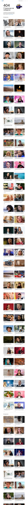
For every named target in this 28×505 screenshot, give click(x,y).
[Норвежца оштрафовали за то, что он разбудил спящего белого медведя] (19, 123)
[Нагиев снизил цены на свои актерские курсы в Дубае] (19, 297)
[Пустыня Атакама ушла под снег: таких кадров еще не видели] (8, 90)
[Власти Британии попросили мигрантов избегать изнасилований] (8, 68)
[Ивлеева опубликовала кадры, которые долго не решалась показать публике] (19, 188)
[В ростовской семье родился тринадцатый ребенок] (8, 199)
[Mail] (2, 1)
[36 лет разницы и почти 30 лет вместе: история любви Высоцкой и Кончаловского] (19, 494)
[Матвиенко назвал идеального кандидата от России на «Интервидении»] (8, 254)
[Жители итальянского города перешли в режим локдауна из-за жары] (8, 385)
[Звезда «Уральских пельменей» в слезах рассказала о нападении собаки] (19, 210)
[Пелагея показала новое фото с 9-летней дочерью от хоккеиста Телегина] (19, 68)
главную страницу (11, 14)
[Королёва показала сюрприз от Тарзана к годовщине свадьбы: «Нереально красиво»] (8, 177)
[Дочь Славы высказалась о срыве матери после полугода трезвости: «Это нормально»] (8, 166)
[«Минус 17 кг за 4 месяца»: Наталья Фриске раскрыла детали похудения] (8, 483)
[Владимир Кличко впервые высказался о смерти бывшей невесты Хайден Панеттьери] (19, 46)
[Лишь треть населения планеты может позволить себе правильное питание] (8, 396)
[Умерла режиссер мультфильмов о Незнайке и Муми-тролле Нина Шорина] (19, 144)
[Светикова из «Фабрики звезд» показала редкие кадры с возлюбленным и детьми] (19, 341)
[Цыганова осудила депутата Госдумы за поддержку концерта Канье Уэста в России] (19, 57)
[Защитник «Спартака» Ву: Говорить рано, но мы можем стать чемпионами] (19, 276)
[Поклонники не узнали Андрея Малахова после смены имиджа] (8, 232)
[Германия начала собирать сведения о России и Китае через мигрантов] (8, 472)
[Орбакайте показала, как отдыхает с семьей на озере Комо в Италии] (8, 330)
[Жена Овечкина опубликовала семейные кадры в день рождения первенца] (19, 352)
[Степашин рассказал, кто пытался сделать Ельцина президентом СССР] (19, 24)
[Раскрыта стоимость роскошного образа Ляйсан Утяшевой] (19, 440)
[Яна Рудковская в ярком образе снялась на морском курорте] (8, 352)
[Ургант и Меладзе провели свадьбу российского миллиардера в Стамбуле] (8, 79)
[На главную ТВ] (3, 1)
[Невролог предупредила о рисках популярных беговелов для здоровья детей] (19, 330)
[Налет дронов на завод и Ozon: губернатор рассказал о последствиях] (8, 188)
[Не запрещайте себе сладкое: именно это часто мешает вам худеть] (8, 440)
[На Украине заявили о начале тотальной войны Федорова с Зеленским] (19, 35)
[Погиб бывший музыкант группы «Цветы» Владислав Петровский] (19, 90)
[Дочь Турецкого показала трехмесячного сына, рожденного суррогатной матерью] (19, 287)
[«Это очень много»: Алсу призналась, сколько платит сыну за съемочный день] (19, 166)
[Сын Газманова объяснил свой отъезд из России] (8, 46)
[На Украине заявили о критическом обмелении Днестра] (8, 276)
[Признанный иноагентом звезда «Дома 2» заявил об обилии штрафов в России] (19, 133)
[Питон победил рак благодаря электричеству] (19, 363)
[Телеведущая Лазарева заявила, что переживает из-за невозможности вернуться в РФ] (8, 407)
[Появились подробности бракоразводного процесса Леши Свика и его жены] (8, 243)
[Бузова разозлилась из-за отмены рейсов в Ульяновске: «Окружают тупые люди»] (8, 451)
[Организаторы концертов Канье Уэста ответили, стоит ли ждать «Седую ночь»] (19, 319)
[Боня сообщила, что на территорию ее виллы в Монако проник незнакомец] (19, 232)
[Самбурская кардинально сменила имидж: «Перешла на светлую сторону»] (19, 374)
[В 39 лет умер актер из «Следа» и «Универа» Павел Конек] (19, 308)
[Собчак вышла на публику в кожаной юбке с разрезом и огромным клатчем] (8, 494)
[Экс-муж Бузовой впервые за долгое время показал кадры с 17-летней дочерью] (8, 287)
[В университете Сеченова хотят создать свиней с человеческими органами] (19, 461)
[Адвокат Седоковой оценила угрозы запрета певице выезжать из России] (19, 254)
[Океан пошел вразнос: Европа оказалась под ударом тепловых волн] (19, 177)
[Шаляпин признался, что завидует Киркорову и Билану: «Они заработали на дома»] (8, 112)
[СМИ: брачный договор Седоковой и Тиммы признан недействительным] (8, 418)
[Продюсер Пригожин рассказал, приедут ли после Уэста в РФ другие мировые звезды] (19, 385)
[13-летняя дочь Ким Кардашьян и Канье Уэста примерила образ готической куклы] (8, 363)
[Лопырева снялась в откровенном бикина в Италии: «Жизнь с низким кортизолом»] (8, 297)
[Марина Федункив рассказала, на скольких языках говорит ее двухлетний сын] (8, 101)
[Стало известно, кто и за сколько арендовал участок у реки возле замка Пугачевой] (8, 155)
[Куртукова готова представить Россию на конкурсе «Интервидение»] (8, 461)
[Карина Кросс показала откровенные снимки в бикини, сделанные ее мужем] (19, 451)
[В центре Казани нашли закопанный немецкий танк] (8, 24)
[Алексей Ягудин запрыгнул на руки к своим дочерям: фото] (19, 472)
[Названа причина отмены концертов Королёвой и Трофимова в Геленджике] (19, 101)
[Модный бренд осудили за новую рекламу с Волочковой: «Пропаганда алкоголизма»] (8, 429)
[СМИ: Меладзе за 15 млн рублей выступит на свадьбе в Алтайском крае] (19, 407)
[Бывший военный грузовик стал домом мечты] (8, 265)
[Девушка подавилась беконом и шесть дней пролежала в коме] (8, 123)
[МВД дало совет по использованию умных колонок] (19, 265)
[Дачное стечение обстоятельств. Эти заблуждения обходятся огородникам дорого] (8, 144)
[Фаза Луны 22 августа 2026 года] (19, 418)
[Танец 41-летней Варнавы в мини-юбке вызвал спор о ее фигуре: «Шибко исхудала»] (8, 374)
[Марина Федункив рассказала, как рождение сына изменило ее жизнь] (19, 221)
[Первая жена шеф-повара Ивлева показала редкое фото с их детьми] (8, 57)
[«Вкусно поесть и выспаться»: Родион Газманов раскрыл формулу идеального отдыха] (19, 396)
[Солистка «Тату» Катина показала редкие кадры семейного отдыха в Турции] (8, 308)
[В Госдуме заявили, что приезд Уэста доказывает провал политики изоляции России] (19, 199)
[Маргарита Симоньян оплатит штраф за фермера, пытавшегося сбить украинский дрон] (19, 155)
